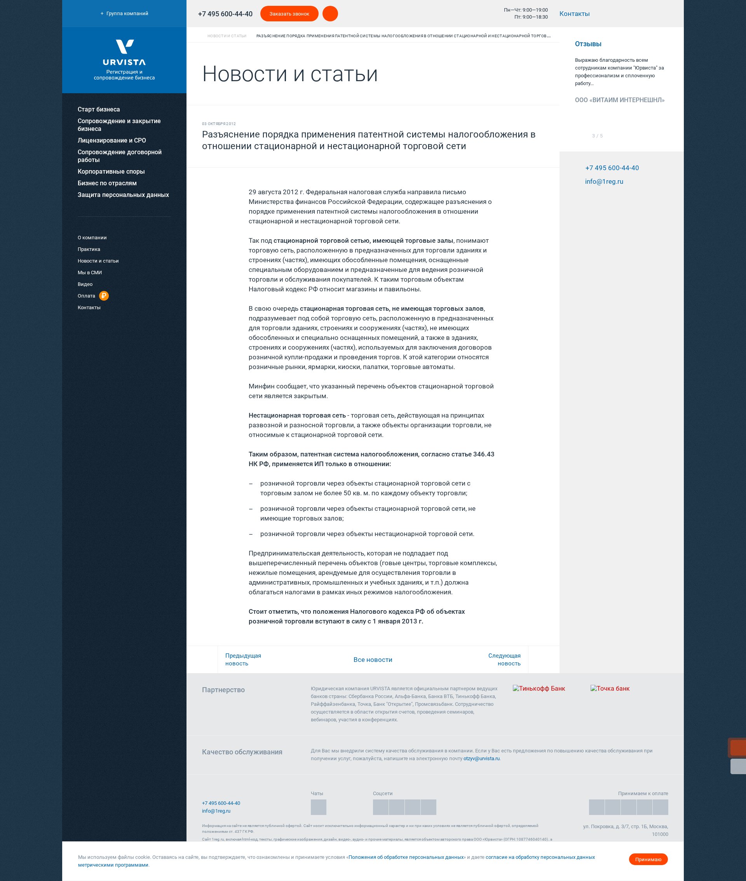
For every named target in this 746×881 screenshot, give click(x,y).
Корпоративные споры (111, 171)
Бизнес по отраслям (107, 183)
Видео (85, 284)
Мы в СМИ (90, 272)
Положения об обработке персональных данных (406, 857)
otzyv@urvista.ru (482, 758)
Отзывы (589, 44)
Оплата (86, 296)
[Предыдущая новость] (202, 659)
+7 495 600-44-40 (225, 14)
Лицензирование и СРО (112, 140)
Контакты (575, 13)
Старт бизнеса (99, 109)
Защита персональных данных (123, 194)
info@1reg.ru (216, 811)
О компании (92, 237)
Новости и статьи (98, 261)
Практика (89, 249)
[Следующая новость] (544, 659)
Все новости (373, 659)
